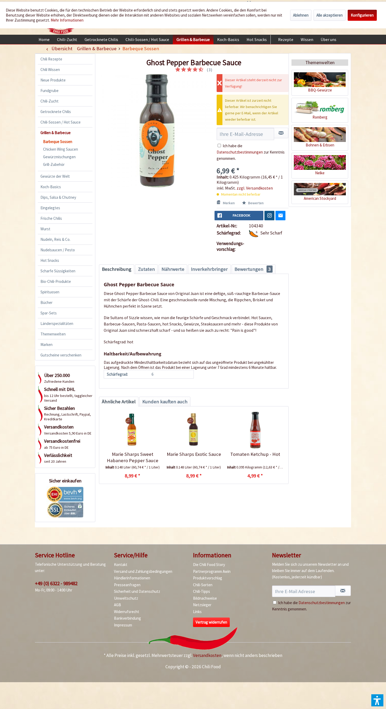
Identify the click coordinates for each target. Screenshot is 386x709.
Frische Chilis (51, 218)
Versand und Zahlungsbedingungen (143, 571)
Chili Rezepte (51, 59)
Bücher (46, 302)
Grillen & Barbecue (55, 132)
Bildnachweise (205, 598)
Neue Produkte (53, 80)
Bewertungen (252, 269)
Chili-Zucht (49, 101)
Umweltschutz (126, 598)
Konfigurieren (362, 15)
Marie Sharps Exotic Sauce (194, 454)
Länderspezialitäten (56, 323)
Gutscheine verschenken (60, 355)
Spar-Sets (48, 312)
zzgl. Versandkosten (255, 188)
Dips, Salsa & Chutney (58, 197)
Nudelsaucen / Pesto (57, 249)
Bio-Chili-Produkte (55, 281)
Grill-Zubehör (54, 164)
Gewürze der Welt (55, 176)
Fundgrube (49, 90)
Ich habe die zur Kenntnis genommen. (251, 152)
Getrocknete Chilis (55, 111)
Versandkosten (207, 655)
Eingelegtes (50, 207)
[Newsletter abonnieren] (343, 590)
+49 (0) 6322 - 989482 (56, 583)
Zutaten (146, 269)
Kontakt (120, 564)
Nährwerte (172, 269)
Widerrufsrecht (126, 611)
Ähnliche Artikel (118, 402)
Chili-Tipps (201, 591)
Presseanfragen (127, 584)
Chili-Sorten (202, 584)
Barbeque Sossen (57, 141)
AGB (117, 604)
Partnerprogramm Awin (212, 571)
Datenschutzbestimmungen (240, 152)
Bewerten (255, 203)
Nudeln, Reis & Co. (55, 239)
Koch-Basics (50, 186)
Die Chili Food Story (209, 564)
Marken (46, 344)
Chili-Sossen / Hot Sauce (60, 122)
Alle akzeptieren (329, 15)
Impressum (123, 625)
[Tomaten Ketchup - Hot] (255, 430)
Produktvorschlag (207, 577)
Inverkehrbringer (209, 269)
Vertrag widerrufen (211, 622)
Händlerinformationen (132, 577)
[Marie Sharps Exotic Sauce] (194, 430)
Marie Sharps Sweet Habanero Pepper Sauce (132, 457)
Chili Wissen (50, 69)
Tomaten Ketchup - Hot (255, 454)
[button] (377, 700)
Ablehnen (301, 15)
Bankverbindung (127, 618)
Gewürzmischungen (59, 156)
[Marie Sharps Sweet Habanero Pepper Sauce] (132, 430)
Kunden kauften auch (164, 402)
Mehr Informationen (67, 20)
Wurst (45, 228)
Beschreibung (116, 269)
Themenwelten (53, 333)
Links (197, 611)
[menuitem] (44, 39)
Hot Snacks (49, 260)
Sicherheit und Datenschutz (137, 591)
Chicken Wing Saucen (60, 149)
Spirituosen (49, 291)
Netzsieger (202, 604)
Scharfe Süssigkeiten (57, 270)
